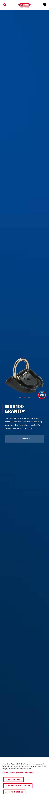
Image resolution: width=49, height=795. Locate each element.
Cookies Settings (13, 780)
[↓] (29, 397)
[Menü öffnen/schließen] (44, 5)
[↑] (20, 397)
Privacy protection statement (20, 772)
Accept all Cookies (14, 792)
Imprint (34, 772)
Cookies (5, 772)
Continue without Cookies (17, 786)
